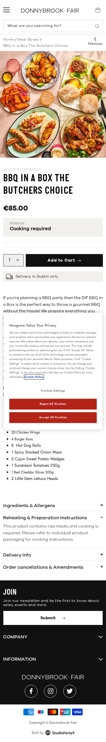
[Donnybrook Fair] (50, 10)
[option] (53, 104)
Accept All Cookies (53, 417)
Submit (48, 618)
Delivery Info (17, 555)
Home (8, 39)
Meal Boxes (28, 39)
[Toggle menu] (6, 10)
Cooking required (30, 228)
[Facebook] (31, 691)
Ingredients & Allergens (29, 505)
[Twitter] (69, 691)
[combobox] (53, 26)
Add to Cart (61, 260)
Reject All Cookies (53, 404)
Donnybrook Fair (63, 723)
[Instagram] (50, 691)
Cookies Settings (53, 390)
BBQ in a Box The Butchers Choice (35, 45)
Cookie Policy (33, 377)
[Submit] (97, 26)
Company (15, 637)
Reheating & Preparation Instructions (45, 518)
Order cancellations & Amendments (43, 567)
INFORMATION (19, 659)
